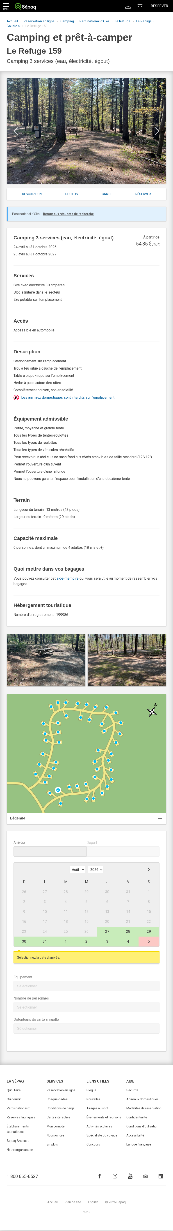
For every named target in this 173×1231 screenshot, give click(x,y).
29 (149, 931)
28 (128, 931)
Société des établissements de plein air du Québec (25, 7)
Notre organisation (20, 1150)
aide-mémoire (68, 578)
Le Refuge (123, 21)
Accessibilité (135, 1135)
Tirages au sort (97, 1108)
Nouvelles (93, 1099)
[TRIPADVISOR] (145, 1176)
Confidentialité (136, 1117)
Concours (93, 1144)
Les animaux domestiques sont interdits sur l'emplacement (67, 397)
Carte (107, 194)
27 (107, 931)
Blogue (91, 1090)
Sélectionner (27, 986)
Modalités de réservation (144, 1108)
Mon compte (56, 1126)
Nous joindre (55, 1135)
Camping (67, 21)
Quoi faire (14, 1090)
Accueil (12, 21)
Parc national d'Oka (94, 21)
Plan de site (73, 1202)
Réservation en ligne (39, 21)
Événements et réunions (103, 1117)
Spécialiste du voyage (101, 1135)
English (93, 1202)
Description (32, 194)
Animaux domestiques (142, 1099)
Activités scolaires (99, 1126)
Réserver (159, 6)
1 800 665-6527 (22, 1176)
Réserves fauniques (21, 1117)
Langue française (138, 1144)
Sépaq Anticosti (18, 1141)
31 (45, 941)
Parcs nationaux (18, 1108)
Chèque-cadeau (58, 1099)
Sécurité (132, 1090)
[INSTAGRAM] (114, 1176)
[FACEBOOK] (99, 1176)
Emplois (52, 1144)
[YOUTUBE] (130, 1176)
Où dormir (14, 1099)
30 (24, 941)
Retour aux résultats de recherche (68, 214)
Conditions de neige (61, 1108)
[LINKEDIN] (160, 1176)
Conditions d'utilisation (142, 1126)
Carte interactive (58, 1117)
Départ (91, 842)
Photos (71, 194)
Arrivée (19, 842)
